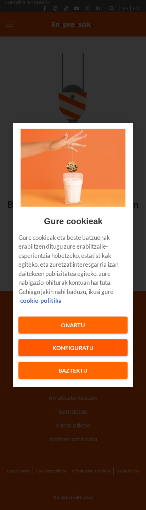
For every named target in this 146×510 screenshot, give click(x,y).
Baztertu (73, 370)
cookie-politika (41, 300)
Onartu (73, 324)
